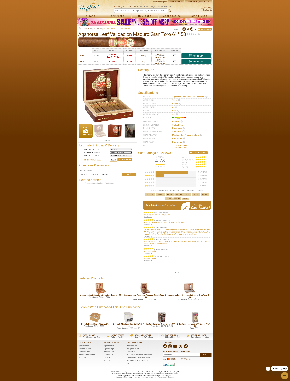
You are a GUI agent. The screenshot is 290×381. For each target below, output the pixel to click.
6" (173, 107)
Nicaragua (177, 139)
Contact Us (207, 10)
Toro (174, 100)
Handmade (177, 128)
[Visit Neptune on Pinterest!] (186, 347)
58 (173, 114)
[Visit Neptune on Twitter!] (181, 347)
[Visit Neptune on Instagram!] (170, 347)
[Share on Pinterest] (192, 29)
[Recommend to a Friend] (196, 29)
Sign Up (205, 355)
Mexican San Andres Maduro (185, 135)
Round (175, 104)
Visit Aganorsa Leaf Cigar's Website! (99, 183)
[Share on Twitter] (188, 29)
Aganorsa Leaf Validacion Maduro (188, 97)
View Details (148, 217)
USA (174, 111)
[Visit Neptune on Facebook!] (165, 347)
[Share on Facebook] (184, 29)
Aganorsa (176, 132)
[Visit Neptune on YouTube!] (175, 347)
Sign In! (164, 2)
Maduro (175, 122)
